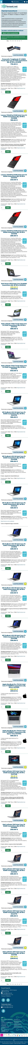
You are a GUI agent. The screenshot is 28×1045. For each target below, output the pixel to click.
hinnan (23, 37)
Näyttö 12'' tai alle (18, 13)
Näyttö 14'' (6, 14)
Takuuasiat (3, 1024)
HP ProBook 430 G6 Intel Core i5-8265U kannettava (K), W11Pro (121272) (14, 413)
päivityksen (17, 37)
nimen (11, 37)
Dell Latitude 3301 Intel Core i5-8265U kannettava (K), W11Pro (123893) (14, 826)
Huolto (2, 1028)
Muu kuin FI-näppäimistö (8, 13)
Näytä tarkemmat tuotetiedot (7, 521)
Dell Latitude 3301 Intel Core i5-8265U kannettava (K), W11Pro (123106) (14, 953)
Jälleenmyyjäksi (17, 1024)
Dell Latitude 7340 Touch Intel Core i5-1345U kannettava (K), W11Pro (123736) (14, 367)
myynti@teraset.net (7, 993)
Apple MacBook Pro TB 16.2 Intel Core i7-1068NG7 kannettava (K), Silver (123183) (14, 686)
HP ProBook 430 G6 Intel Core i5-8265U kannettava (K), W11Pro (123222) (14, 504)
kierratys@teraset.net (8, 1007)
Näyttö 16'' (18, 14)
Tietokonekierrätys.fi (6, 1004)
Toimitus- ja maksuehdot (7, 1022)
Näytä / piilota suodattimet (10, 33)
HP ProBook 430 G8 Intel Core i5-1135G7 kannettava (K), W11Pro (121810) (14, 545)
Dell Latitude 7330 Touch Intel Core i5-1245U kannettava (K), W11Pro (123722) (14, 325)
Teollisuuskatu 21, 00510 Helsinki (9, 990)
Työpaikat (16, 1022)
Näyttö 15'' (12, 14)
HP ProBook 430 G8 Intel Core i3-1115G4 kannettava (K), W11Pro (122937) (14, 589)
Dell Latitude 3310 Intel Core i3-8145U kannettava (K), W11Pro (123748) (14, 772)
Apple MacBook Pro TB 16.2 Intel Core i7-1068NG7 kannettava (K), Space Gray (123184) (14, 732)
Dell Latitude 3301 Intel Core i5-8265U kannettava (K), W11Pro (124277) (14, 912)
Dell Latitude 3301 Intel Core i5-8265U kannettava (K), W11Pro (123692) (14, 870)
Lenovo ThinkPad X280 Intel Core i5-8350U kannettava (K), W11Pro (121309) (14, 232)
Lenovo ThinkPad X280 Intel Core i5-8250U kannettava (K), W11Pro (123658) (14, 116)
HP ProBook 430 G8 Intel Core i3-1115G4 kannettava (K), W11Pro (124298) (14, 637)
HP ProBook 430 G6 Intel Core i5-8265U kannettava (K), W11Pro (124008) (14, 458)
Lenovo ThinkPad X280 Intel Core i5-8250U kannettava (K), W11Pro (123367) (14, 176)
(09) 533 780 (6, 991)
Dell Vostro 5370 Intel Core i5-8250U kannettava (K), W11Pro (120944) (14, 284)
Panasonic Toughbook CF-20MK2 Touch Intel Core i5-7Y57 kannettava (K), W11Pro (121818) (14, 60)
